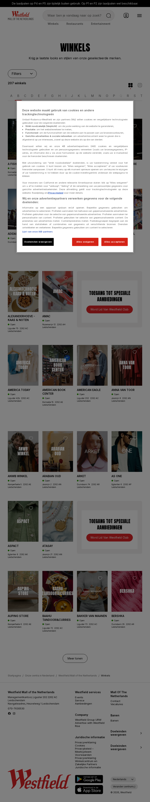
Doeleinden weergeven (38, 241)
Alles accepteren (114, 241)
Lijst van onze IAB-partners (37, 231)
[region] (75, 177)
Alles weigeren (85, 241)
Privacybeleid (55, 192)
